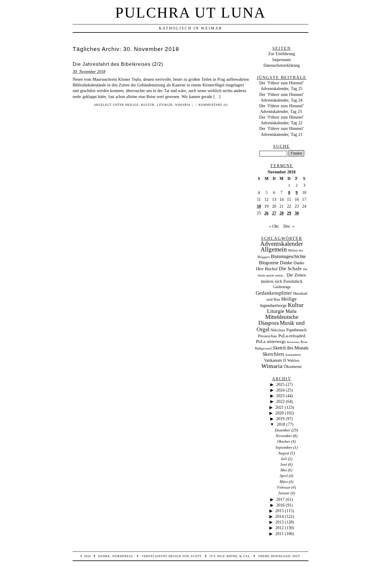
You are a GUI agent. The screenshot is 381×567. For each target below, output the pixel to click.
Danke (286, 262)
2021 (279, 407)
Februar (284, 487)
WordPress (122, 556)
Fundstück (293, 281)
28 (281, 213)
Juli (284, 458)
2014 (279, 516)
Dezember (283, 430)
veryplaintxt (154, 556)
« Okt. (274, 226)
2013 (279, 522)
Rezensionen (293, 342)
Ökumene (293, 366)
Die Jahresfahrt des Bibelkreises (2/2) (118, 64)
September (283, 447)
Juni (283, 464)
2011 (279, 533)
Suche (281, 146)
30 (297, 213)
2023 (280, 395)
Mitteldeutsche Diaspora (278, 320)
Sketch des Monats (290, 347)
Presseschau (267, 336)
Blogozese (269, 262)
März (283, 481)
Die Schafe (290, 268)
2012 (279, 527)
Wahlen (293, 360)
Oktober (283, 441)
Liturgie (165, 104)
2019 (280, 418)
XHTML (232, 556)
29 (289, 213)
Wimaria (182, 104)
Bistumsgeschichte (288, 256)
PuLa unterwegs (271, 341)
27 (274, 213)
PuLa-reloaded (291, 335)
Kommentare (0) (213, 104)
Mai (283, 470)
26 (266, 213)
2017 (280, 499)
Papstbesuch (296, 330)
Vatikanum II (275, 360)
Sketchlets (273, 354)
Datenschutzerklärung (281, 65)
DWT (296, 556)
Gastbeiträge (282, 287)
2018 (281, 424)
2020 (279, 413)
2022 (280, 401)
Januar (284, 493)
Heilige (132, 104)
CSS (246, 556)
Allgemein (273, 249)
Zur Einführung (281, 53)
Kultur (147, 104)
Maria (290, 311)
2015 (279, 510)
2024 (280, 390)
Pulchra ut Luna (190, 12)
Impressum (281, 59)
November (284, 436)
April (283, 475)
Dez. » (288, 226)
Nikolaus (278, 330)
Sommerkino (293, 354)
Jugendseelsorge (273, 305)
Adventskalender (281, 243)
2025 (280, 384)
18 (259, 206)
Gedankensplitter (274, 293)
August (283, 453)
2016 (280, 505)
